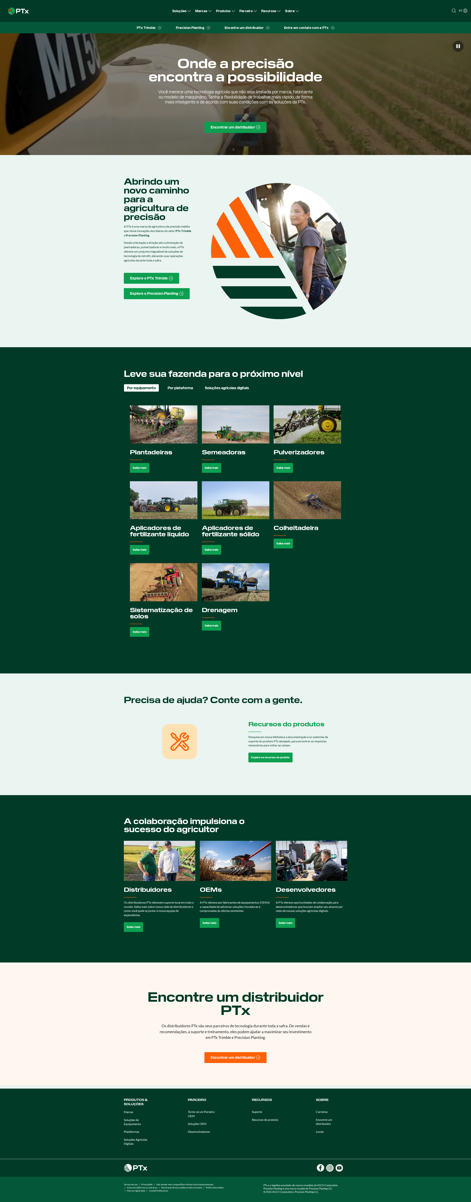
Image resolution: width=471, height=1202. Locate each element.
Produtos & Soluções (136, 1102)
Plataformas (131, 1131)
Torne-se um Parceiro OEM (201, 1113)
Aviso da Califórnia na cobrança (142, 1187)
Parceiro (197, 1100)
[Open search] (454, 11)
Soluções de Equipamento (132, 1122)
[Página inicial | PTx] (18, 10)
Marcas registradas (136, 1190)
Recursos (262, 1100)
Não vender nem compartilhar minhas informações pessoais (184, 1184)
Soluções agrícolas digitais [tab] (227, 388)
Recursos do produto (265, 1119)
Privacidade (147, 1184)
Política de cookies (215, 1187)
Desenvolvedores (199, 1131)
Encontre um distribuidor (324, 1121)
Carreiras (322, 1111)
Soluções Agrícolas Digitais (135, 1141)
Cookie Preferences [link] (158, 1190)
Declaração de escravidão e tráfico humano (181, 1187)
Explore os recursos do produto (270, 757)
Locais (320, 1131)
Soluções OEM (197, 1123)
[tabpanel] (235, 525)
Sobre (322, 1100)
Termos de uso (131, 1184)
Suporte (257, 1111)
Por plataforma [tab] (180, 388)
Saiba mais (139, 467)
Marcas (128, 1112)
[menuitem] (181, 11)
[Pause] (458, 46)
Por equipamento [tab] (141, 388)
